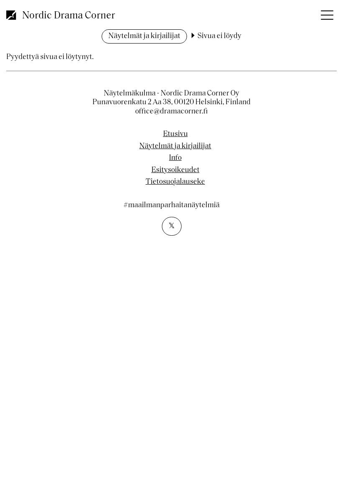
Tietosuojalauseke (175, 182)
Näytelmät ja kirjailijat (144, 36)
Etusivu (175, 134)
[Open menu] (326, 12)
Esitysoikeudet (175, 170)
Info (175, 158)
